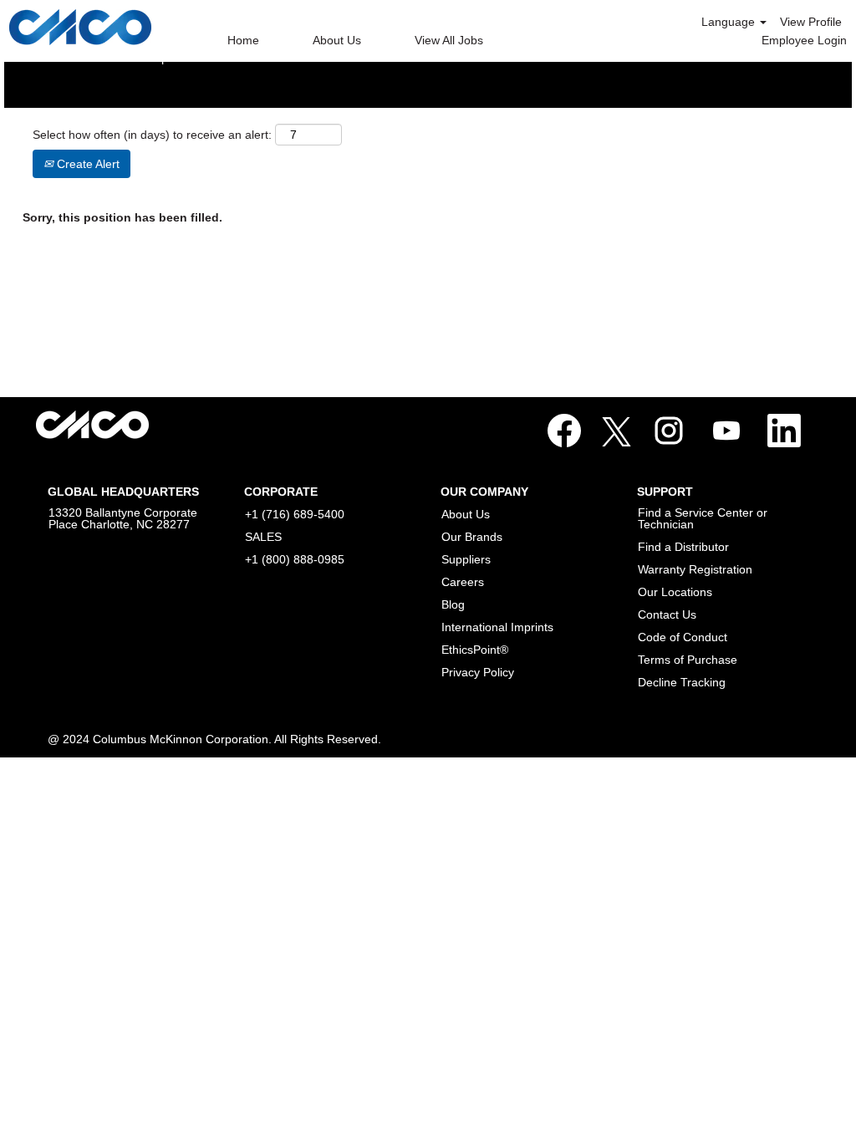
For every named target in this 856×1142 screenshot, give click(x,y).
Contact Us (667, 614)
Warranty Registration (695, 569)
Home (243, 40)
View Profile (811, 21)
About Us (337, 40)
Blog (453, 604)
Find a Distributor (683, 546)
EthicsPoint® (474, 649)
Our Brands (471, 536)
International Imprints (497, 627)
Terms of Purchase (687, 659)
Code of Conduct (682, 637)
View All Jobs (449, 40)
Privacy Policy (477, 672)
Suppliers (466, 559)
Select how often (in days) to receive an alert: (152, 134)
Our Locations (675, 592)
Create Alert (87, 164)
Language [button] (729, 21)
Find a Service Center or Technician (702, 518)
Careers (462, 582)
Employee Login (804, 40)
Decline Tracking (682, 682)
